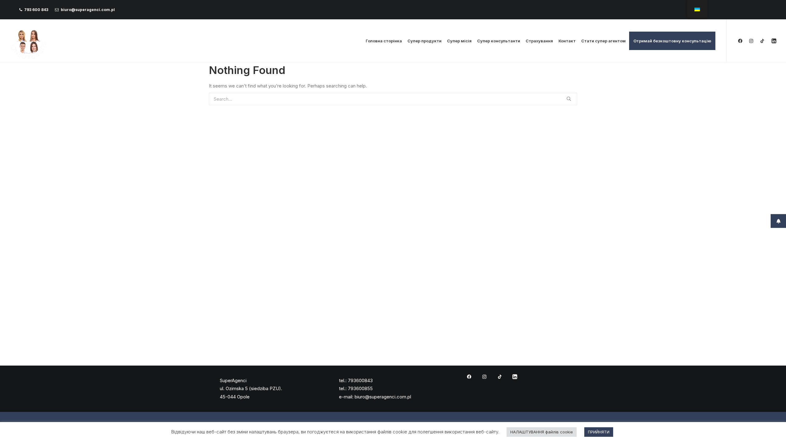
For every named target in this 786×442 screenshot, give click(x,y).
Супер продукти (424, 40)
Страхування (539, 40)
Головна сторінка (384, 40)
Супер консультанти (498, 40)
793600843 (360, 380)
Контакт (567, 40)
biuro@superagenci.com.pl (88, 9)
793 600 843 (36, 9)
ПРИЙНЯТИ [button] (598, 431)
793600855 (360, 388)
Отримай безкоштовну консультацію (672, 40)
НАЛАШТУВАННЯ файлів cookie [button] (541, 431)
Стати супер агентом (603, 40)
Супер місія (459, 40)
